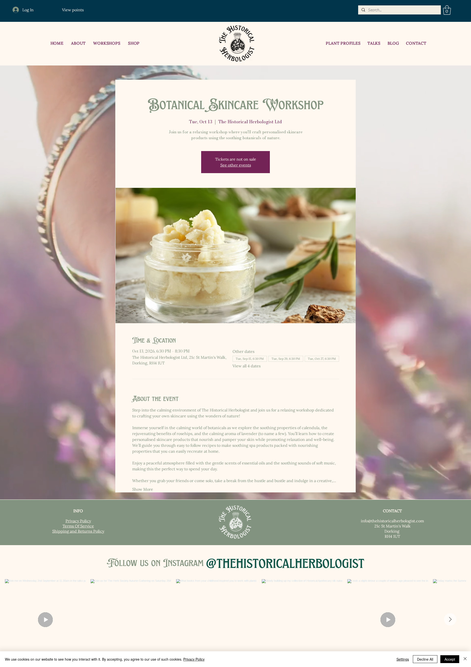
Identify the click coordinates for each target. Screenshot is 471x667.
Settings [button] (402, 659)
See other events (235, 165)
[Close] (465, 659)
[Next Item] (450, 619)
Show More (142, 489)
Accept (450, 659)
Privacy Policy (194, 659)
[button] (447, 10)
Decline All (425, 659)
